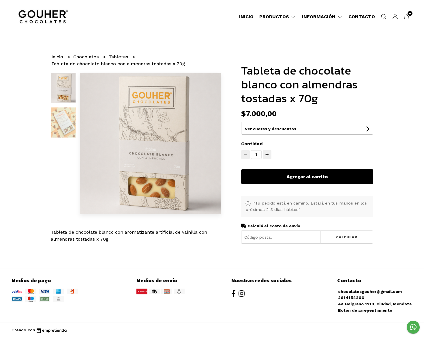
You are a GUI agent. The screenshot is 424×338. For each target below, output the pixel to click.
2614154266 (351, 297)
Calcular (346, 237)
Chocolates (86, 57)
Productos (274, 16)
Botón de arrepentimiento (365, 310)
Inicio (246, 16)
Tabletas (119, 57)
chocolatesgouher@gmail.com (370, 291)
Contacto (361, 16)
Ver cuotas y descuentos (270, 129)
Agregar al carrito (307, 176)
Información (319, 16)
